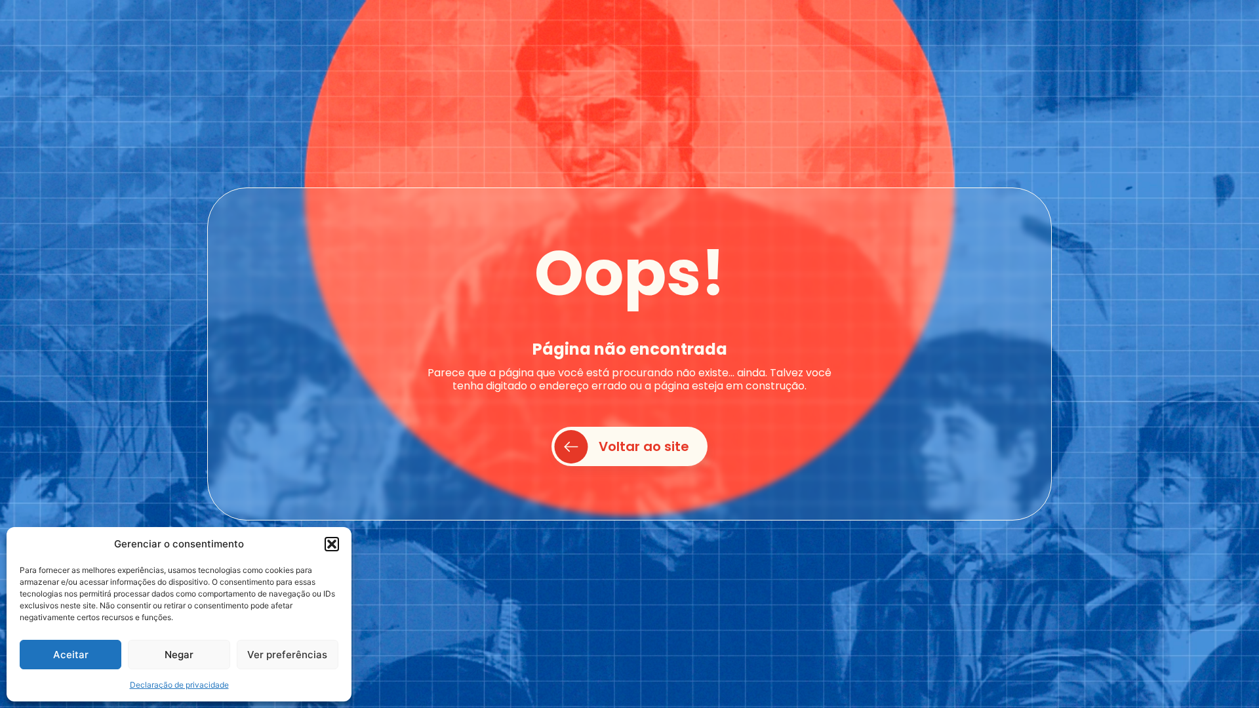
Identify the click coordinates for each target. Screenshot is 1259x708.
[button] (331, 544)
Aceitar (71, 654)
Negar (179, 654)
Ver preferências (287, 654)
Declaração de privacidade (179, 685)
